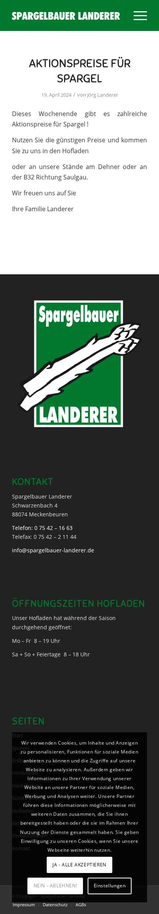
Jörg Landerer (102, 94)
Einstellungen (110, 885)
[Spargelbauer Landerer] (66, 15)
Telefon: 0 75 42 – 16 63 (42, 527)
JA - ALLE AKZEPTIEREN (79, 864)
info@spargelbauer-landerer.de (53, 550)
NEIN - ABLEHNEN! (56, 885)
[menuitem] (136, 15)
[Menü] (136, 15)
